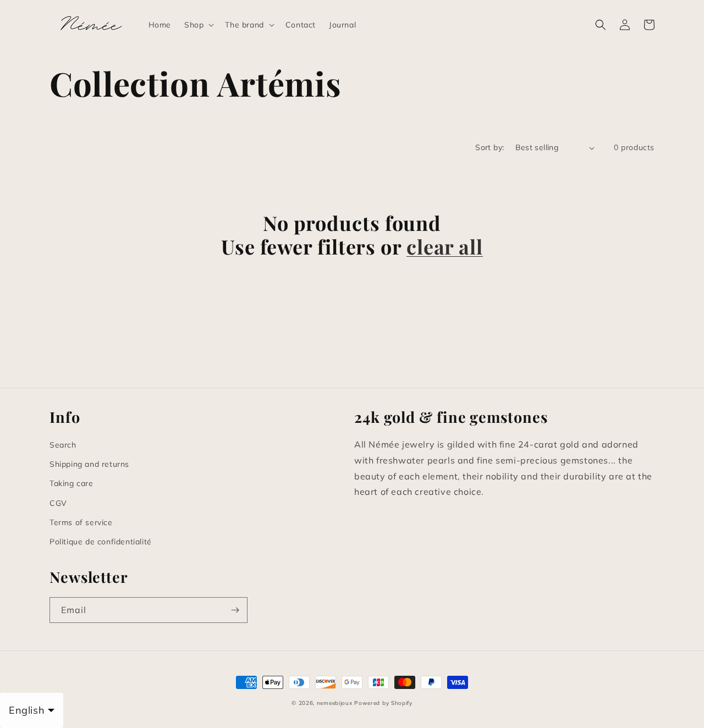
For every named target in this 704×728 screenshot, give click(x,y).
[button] (198, 24)
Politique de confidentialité (101, 542)
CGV (58, 503)
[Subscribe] (235, 610)
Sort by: (489, 147)
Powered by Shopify (383, 703)
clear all (444, 246)
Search (63, 445)
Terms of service (81, 522)
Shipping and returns (89, 464)
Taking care (72, 483)
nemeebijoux (335, 703)
